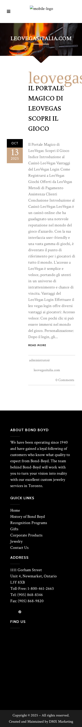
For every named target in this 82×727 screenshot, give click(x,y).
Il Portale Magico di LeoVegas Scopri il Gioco (46, 108)
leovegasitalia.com (47, 370)
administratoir (39, 360)
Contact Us (19, 547)
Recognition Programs (28, 522)
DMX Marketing (61, 721)
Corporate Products (26, 535)
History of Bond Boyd (27, 516)
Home (15, 510)
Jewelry (16, 541)
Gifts (14, 529)
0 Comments (65, 380)
